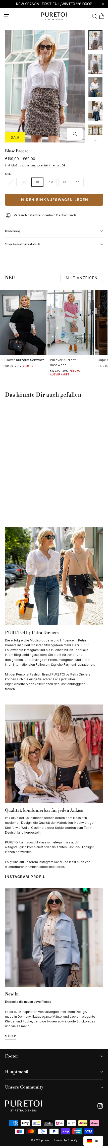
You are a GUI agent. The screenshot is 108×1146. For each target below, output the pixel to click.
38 (37, 182)
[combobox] (93, 1141)
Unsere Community (24, 1087)
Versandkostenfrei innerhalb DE (22, 244)
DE (97, 1140)
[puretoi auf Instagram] (100, 1106)
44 (78, 182)
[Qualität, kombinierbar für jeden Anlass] (54, 753)
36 (24, 182)
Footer (11, 1056)
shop (10, 1036)
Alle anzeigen (82, 278)
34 (11, 182)
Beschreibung (12, 230)
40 (51, 182)
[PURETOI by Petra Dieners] (54, 576)
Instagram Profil (25, 876)
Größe (8, 174)
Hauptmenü (16, 1072)
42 (64, 182)
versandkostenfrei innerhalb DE (46, 165)
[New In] (54, 937)
